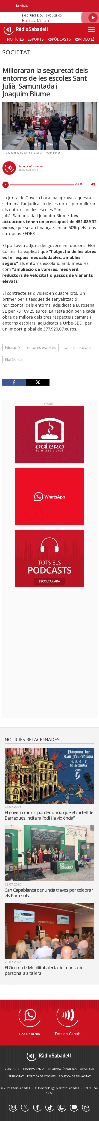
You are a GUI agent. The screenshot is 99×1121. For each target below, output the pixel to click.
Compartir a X (38, 382)
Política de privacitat (75, 1076)
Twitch (62, 1107)
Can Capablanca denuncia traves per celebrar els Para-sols (49, 893)
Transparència (33, 1069)
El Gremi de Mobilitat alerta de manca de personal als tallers (44, 970)
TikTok (49, 1107)
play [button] (5, 185)
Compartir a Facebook (14, 382)
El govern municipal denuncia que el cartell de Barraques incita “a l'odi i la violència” (49, 815)
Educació (12, 347)
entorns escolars (41, 347)
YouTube (74, 1107)
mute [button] (93, 184)
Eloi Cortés (14, 359)
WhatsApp (86, 1107)
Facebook (37, 1107)
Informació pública (62, 1069)
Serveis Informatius (30, 166)
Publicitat (16, 1076)
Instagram (13, 1107)
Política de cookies (41, 1076)
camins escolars (77, 347)
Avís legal (87, 1069)
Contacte (12, 1069)
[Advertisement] (49, 620)
